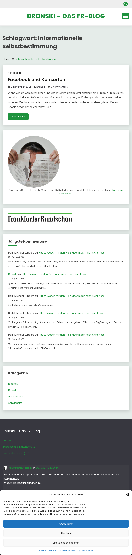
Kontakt (7, 440)
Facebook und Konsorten (36, 79)
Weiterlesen (18, 116)
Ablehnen (66, 533)
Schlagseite (15, 72)
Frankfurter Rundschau (19, 467)
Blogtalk (13, 384)
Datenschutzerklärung (69, 550)
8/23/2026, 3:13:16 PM (48, 467)
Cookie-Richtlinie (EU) (16, 453)
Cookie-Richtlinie (47, 550)
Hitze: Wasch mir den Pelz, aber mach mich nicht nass (71, 252)
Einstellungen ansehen (66, 542)
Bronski (40, 86)
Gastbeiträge (16, 396)
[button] (127, 494)
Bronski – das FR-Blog (66, 16)
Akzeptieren (66, 523)
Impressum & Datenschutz (19, 446)
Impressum (87, 550)
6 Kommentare (59, 86)
